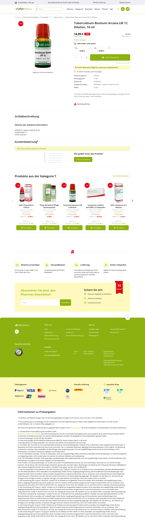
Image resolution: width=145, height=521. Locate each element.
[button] (132, 200)
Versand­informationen (118, 329)
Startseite (18, 17)
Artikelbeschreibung (27, 116)
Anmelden (65, 302)
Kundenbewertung (26, 141)
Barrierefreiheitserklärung (74, 336)
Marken (97, 9)
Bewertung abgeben (83, 159)
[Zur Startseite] (23, 9)
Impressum (70, 332)
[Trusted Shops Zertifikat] (19, 352)
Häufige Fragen (94, 329)
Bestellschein (114, 332)
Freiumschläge (94, 332)
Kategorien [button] (79, 9)
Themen (105, 9)
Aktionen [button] (70, 9)
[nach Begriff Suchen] (36, 9)
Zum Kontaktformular (52, 355)
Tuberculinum (58, 17)
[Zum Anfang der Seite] (127, 317)
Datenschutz (48, 332)
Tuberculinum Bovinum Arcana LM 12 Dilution (81, 17)
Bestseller (89, 9)
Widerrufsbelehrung (51, 336)
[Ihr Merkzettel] (118, 9)
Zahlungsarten (94, 336)
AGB (45, 329)
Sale (111, 9)
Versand (127, 63)
